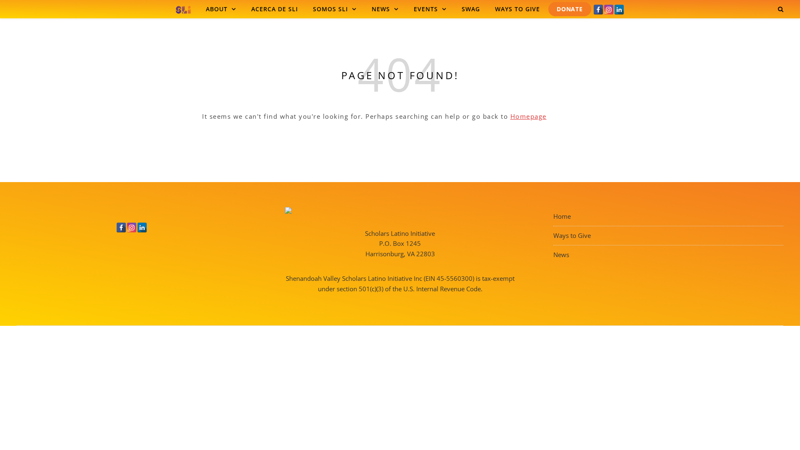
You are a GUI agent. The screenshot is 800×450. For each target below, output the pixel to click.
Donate (570, 9)
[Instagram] (609, 10)
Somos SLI (330, 9)
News (381, 9)
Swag (471, 9)
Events (426, 9)
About (217, 9)
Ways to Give (517, 9)
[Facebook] (598, 10)
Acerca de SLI (274, 9)
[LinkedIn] (619, 10)
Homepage (528, 116)
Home (562, 216)
